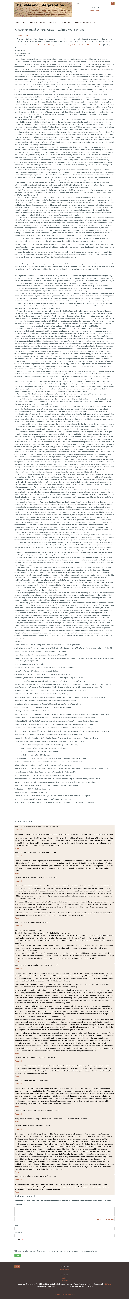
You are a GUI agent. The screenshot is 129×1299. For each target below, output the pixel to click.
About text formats (107, 1219)
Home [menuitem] (18, 23)
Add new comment (21, 36)
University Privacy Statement (64, 1294)
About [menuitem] (24, 23)
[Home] (43, 10)
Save (18, 1255)
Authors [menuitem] (42, 23)
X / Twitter (64, 1281)
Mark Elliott (94, 11)
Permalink (18, 830)
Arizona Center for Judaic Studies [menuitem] (85, 23)
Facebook (64, 1278)
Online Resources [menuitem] (65, 23)
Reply (17, 848)
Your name (18, 1232)
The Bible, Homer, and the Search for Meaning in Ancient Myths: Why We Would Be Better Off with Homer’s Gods (62, 45)
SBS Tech (108, 1284)
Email (16, 1225)
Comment (18, 1205)
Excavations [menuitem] (52, 23)
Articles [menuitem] (31, 23)
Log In (17, 1266)
